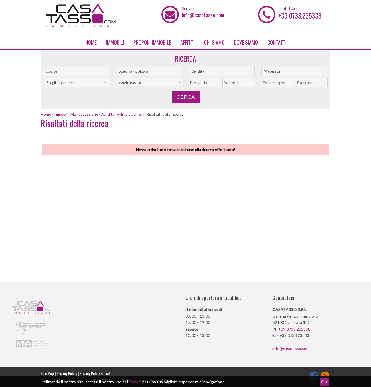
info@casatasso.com (203, 15)
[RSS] (325, 376)
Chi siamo (214, 42)
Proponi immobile (152, 42)
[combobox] (149, 71)
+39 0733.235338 (299, 16)
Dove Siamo (246, 42)
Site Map (47, 373)
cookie (135, 381)
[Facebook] (314, 376)
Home (91, 42)
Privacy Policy (67, 373)
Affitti (187, 42)
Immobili (115, 42)
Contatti (277, 42)
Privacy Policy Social (94, 373)
